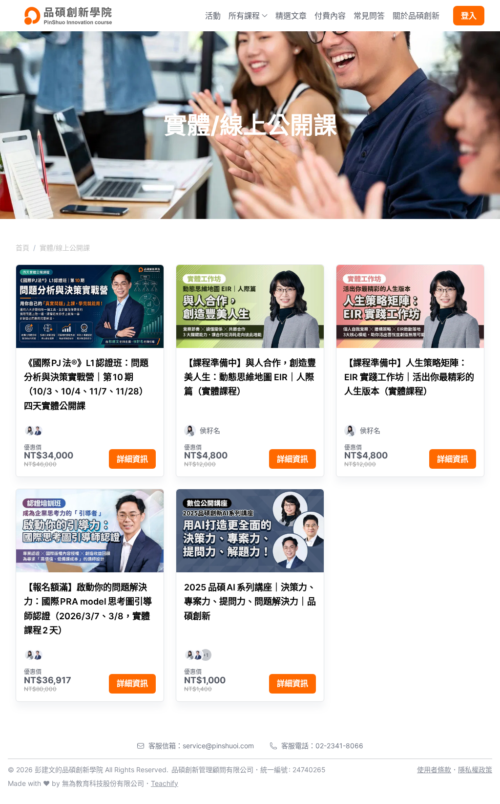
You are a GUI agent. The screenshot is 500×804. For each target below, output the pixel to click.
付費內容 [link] (330, 16)
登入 (469, 16)
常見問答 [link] (369, 16)
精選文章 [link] (291, 16)
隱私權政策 (475, 769)
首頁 (22, 247)
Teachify (164, 783)
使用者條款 (434, 769)
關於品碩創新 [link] (416, 16)
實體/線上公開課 (65, 247)
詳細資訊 (132, 459)
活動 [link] (213, 16)
